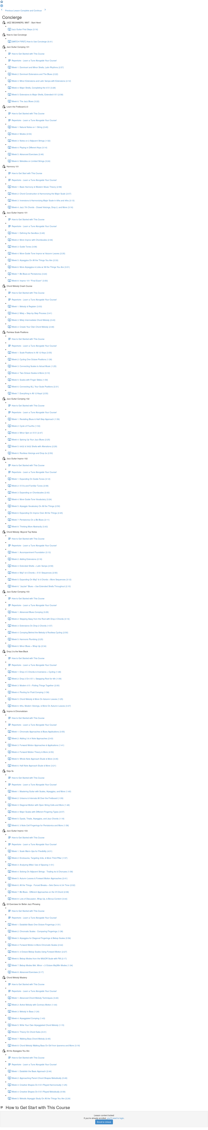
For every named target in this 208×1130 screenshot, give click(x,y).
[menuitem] (1, 6)
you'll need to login (115, 1118)
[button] (1, 2)
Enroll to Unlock (104, 1122)
